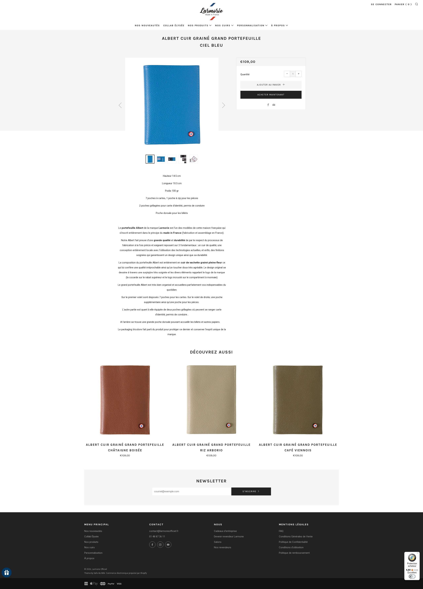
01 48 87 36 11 (157, 536)
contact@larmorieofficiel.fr (163, 531)
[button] (150, 159)
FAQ (281, 531)
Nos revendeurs (222, 547)
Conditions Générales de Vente (296, 536)
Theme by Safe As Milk (94, 573)
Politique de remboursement (294, 552)
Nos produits (198, 25)
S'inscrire (249, 491)
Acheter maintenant (271, 94)
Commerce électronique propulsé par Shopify (126, 573)
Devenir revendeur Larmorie (229, 536)
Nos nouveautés (147, 25)
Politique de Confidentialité (293, 541)
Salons (217, 541)
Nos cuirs (222, 25)
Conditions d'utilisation (291, 547)
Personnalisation (250, 25)
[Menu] (418, 554)
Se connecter (381, 4)
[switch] (412, 576)
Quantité (245, 74)
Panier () (403, 4)
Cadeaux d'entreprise (225, 531)
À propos (278, 25)
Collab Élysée (173, 25)
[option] (171, 104)
